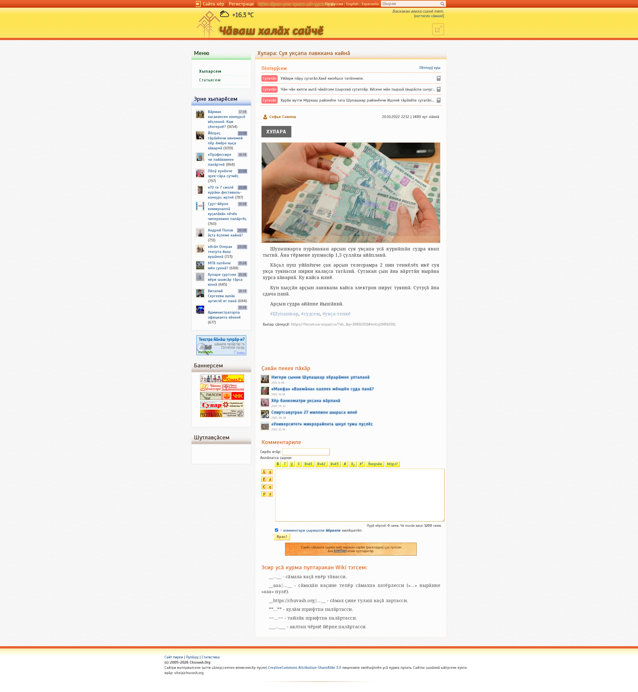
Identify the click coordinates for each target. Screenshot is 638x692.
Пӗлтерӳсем (274, 68)
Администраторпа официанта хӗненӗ (224, 315)
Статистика (211, 657)
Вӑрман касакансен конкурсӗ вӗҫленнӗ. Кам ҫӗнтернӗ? (226, 119)
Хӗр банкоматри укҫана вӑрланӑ (305, 400)
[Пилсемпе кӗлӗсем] (211, 398)
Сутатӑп (269, 78)
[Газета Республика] (211, 416)
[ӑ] (269, 472)
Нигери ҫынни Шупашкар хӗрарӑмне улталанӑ (320, 377)
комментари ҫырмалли (312, 530)
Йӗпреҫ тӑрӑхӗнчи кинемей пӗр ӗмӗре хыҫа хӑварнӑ (225, 141)
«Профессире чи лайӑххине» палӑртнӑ (221, 159)
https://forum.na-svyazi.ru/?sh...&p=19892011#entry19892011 (343, 324)
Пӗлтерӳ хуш (429, 67)
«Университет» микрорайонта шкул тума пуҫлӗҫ (322, 424)
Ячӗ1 (308, 464)
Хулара (276, 131)
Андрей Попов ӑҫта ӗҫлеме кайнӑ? (225, 233)
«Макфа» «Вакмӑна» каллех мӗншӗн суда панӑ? (322, 389)
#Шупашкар (284, 313)
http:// (392, 464)
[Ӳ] (263, 495)
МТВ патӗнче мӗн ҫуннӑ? (219, 266)
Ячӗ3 (334, 464)
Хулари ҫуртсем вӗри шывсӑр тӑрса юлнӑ (225, 279)
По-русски (334, 3)
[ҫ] (269, 487)
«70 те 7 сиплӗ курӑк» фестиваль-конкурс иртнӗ (225, 192)
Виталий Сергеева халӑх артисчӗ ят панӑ (222, 295)
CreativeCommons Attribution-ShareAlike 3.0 (304, 667)
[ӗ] (269, 480)
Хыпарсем (210, 71)
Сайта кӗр (213, 4)
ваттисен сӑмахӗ (429, 16)
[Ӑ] (263, 472)
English (352, 3)
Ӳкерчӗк (375, 464)
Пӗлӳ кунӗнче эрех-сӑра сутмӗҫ (223, 173)
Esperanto (370, 3)
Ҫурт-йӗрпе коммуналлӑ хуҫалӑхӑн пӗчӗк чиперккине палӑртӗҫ (227, 211)
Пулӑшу (192, 657)
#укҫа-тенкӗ (336, 313)
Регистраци (241, 4)
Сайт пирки (173, 657)
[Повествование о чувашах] (211, 381)
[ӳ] (269, 495)
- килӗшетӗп (321, 530)
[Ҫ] (263, 487)
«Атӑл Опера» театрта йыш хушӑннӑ (220, 251)
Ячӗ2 (321, 464)
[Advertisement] (351, 343)
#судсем (310, 313)
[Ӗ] (263, 480)
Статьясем (210, 80)
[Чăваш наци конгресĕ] (233, 398)
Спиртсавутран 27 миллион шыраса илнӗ (314, 412)
